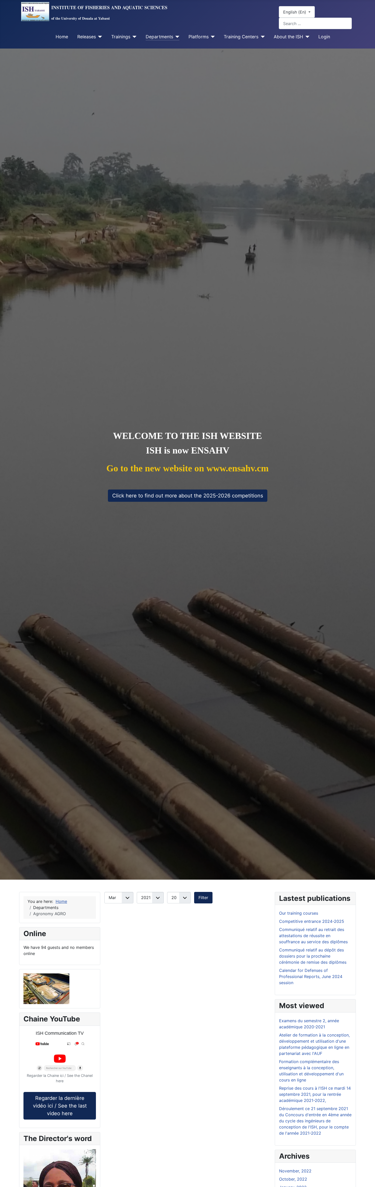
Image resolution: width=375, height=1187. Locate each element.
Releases (86, 36)
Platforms (199, 36)
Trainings (120, 36)
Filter (203, 897)
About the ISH (288, 36)
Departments (159, 36)
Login (324, 36)
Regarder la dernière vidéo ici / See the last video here (60, 1105)
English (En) (295, 12)
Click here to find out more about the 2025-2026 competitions (187, 496)
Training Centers (241, 36)
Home (62, 36)
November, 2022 (295, 1170)
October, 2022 (293, 1179)
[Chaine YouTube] (59, 1057)
